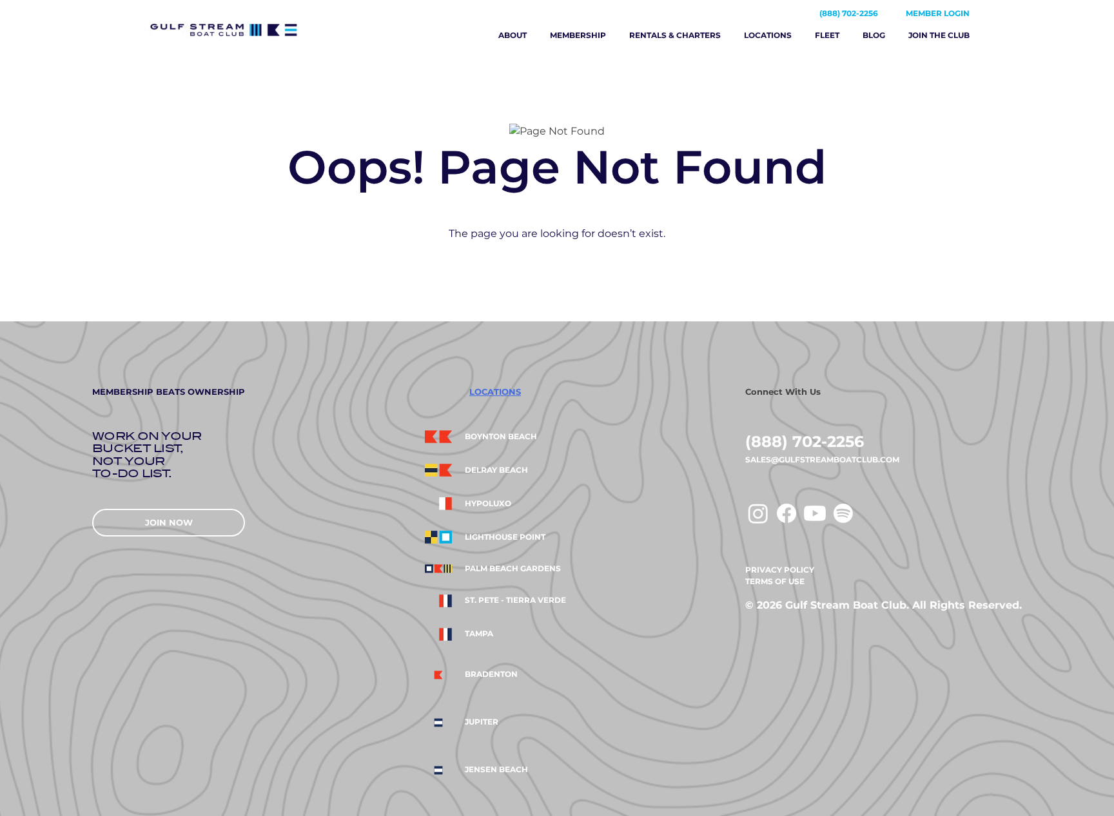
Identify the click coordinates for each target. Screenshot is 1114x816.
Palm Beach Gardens (513, 568)
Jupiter (481, 721)
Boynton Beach (501, 436)
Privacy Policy (779, 569)
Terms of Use (775, 581)
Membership (578, 35)
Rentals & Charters (675, 35)
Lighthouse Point (505, 537)
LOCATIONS (495, 391)
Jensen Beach (496, 769)
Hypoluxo (488, 503)
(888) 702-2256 (848, 13)
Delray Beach (496, 470)
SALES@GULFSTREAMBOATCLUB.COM (822, 459)
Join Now (169, 522)
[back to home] (243, 29)
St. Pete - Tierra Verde (515, 600)
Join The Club (939, 35)
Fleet (827, 35)
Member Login (938, 13)
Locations (768, 35)
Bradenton (491, 674)
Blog (874, 35)
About (512, 35)
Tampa (479, 633)
